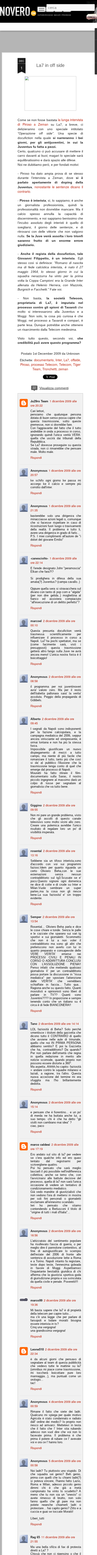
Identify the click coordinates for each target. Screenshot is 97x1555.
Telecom (65, 364)
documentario (44, 360)
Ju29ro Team (39, 401)
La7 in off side (50, 65)
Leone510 (37, 1349)
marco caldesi (40, 1144)
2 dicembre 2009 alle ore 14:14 (59, 1023)
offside (75, 360)
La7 (66, 360)
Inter (58, 360)
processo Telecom (44, 364)
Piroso (24, 364)
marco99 (36, 1300)
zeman (63, 369)
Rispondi (36, 457)
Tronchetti (49, 369)
